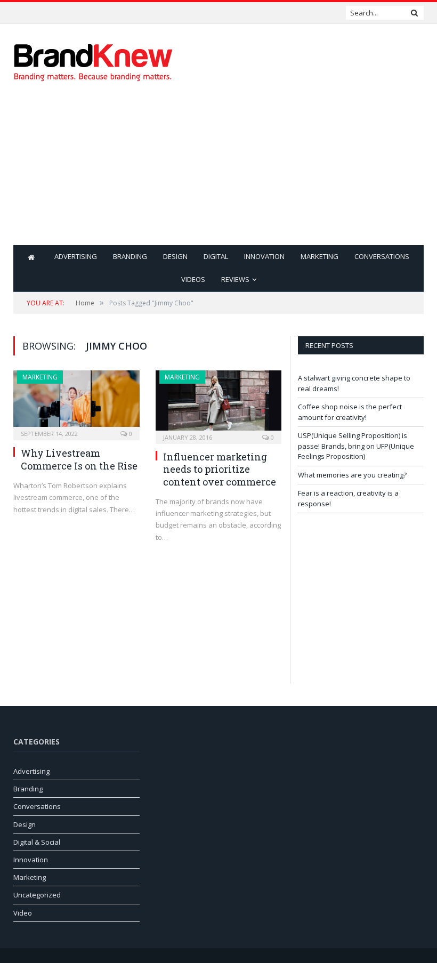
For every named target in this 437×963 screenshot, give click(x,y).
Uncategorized (37, 895)
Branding (130, 256)
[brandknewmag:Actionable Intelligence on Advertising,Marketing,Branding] (93, 60)
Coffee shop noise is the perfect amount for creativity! (77, 12)
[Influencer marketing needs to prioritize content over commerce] (219, 403)
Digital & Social (36, 842)
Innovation (264, 256)
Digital (216, 256)
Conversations (381, 256)
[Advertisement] (292, 170)
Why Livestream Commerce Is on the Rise (79, 459)
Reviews (235, 279)
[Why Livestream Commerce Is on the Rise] (76, 401)
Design (175, 256)
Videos (193, 279)
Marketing (319, 256)
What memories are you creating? (352, 475)
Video (22, 913)
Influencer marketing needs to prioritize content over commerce (219, 469)
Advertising (75, 256)
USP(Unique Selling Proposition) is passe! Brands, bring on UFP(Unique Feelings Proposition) (356, 446)
